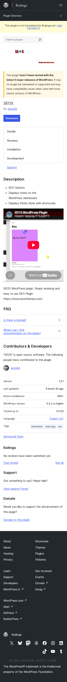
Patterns (40, 559)
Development (15, 158)
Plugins (39, 553)
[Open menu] (61, 5)
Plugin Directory (12, 15)
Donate (41, 583)
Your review (10, 462)
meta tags (50, 426)
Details (11, 131)
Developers (10, 583)
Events (39, 577)
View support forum (15, 488)
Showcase (41, 541)
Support (12, 167)
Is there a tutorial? (14, 320)
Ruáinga (16, 634)
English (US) (57, 418)
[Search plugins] (39, 39)
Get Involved (43, 571)
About (7, 541)
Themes (40, 547)
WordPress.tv (13, 589)
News (7, 547)
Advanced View (13, 436)
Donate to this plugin (16, 520)
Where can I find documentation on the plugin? (22, 331)
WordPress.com (15, 600)
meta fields (37, 426)
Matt (8, 607)
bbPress (10, 613)
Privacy (8, 559)
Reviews (12, 140)
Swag (40, 589)
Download (12, 118)
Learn (6, 571)
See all (59, 462)
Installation (14, 149)
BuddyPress (12, 619)
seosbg (12, 108)
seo (60, 426)
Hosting (8, 553)
